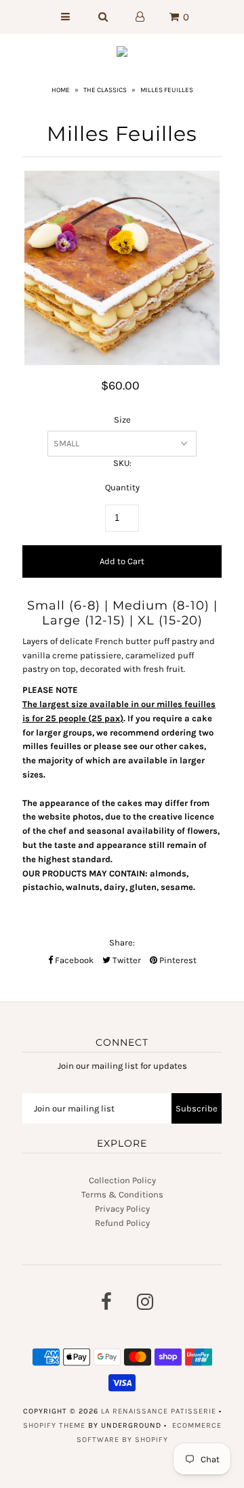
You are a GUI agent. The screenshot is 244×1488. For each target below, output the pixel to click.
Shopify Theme (54, 1425)
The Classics (105, 90)
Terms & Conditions (122, 1194)
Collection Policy (122, 1180)
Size (122, 419)
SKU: (122, 463)
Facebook (73, 960)
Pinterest (177, 960)
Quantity (122, 487)
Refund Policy (122, 1223)
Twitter (125, 960)
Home (61, 90)
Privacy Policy (122, 1209)
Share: (122, 942)
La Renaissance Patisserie (158, 1411)
